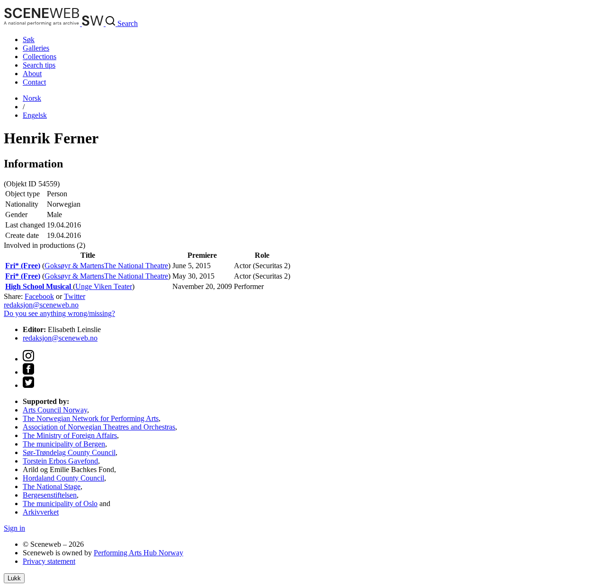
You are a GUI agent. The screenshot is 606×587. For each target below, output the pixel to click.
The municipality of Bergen (64, 444)
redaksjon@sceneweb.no (41, 305)
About (32, 74)
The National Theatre (136, 266)
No (32, 98)
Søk (29, 39)
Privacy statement (49, 561)
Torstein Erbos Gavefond (60, 461)
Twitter (74, 296)
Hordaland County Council (63, 478)
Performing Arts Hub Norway (138, 553)
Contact (34, 82)
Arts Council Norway (55, 410)
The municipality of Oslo (60, 503)
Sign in (14, 528)
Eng (35, 115)
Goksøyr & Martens (74, 266)
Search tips (39, 65)
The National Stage (51, 486)
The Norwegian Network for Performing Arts (91, 418)
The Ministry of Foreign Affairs (70, 435)
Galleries (36, 48)
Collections (39, 57)
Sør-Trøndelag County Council (69, 452)
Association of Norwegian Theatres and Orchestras (99, 427)
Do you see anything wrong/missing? (59, 313)
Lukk (14, 578)
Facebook (39, 296)
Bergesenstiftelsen (50, 495)
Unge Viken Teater (103, 286)
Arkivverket (41, 512)
